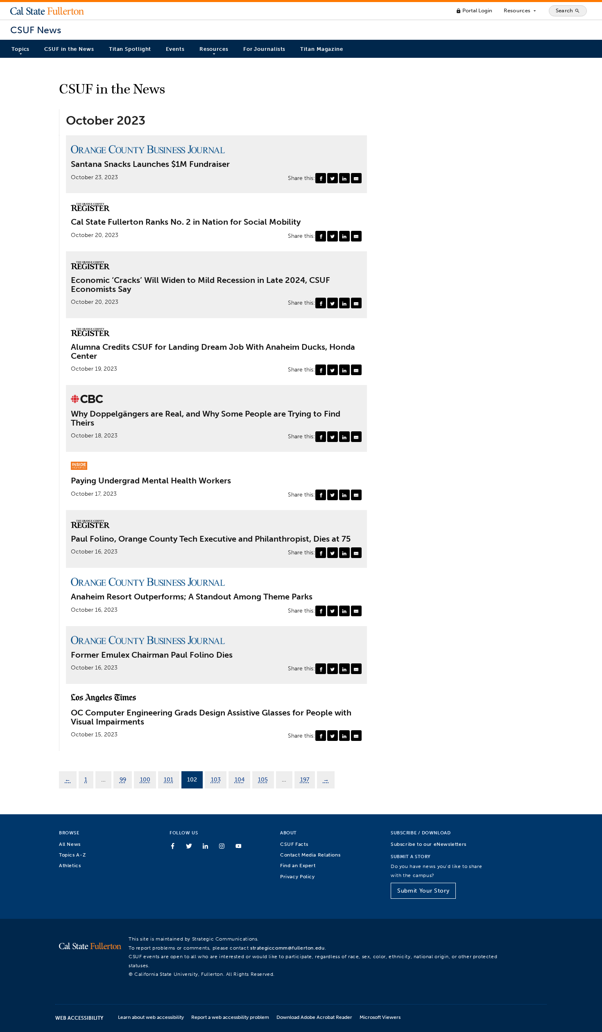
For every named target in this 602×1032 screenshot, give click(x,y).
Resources (520, 11)
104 (239, 779)
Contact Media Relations (310, 855)
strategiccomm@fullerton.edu (287, 948)
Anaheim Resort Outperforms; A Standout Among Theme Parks (191, 596)
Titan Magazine (321, 49)
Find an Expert (298, 865)
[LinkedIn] (344, 178)
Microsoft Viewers (380, 1017)
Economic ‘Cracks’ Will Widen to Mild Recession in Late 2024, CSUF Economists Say (200, 285)
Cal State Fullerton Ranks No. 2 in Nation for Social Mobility (186, 222)
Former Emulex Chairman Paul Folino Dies (152, 655)
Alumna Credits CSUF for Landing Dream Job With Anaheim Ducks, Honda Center (213, 351)
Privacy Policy (297, 876)
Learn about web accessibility (151, 1017)
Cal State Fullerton (47, 11)
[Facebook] (320, 178)
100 (145, 779)
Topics (20, 49)
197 (304, 779)
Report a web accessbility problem (230, 1017)
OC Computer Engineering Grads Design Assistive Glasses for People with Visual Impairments (211, 717)
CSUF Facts (294, 844)
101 (168, 779)
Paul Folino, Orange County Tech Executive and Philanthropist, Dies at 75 (211, 539)
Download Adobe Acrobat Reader (314, 1017)
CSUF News (35, 30)
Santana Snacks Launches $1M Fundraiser (150, 164)
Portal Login (474, 10)
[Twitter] (332, 178)
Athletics (70, 865)
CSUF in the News (69, 49)
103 (216, 779)
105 (263, 779)
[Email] (356, 178)
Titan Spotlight (130, 49)
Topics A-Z (72, 855)
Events (175, 49)
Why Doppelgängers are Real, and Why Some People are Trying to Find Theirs (205, 418)
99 (123, 779)
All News (70, 844)
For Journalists (264, 49)
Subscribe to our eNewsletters (428, 844)
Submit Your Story (423, 890)
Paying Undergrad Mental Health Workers (151, 480)
